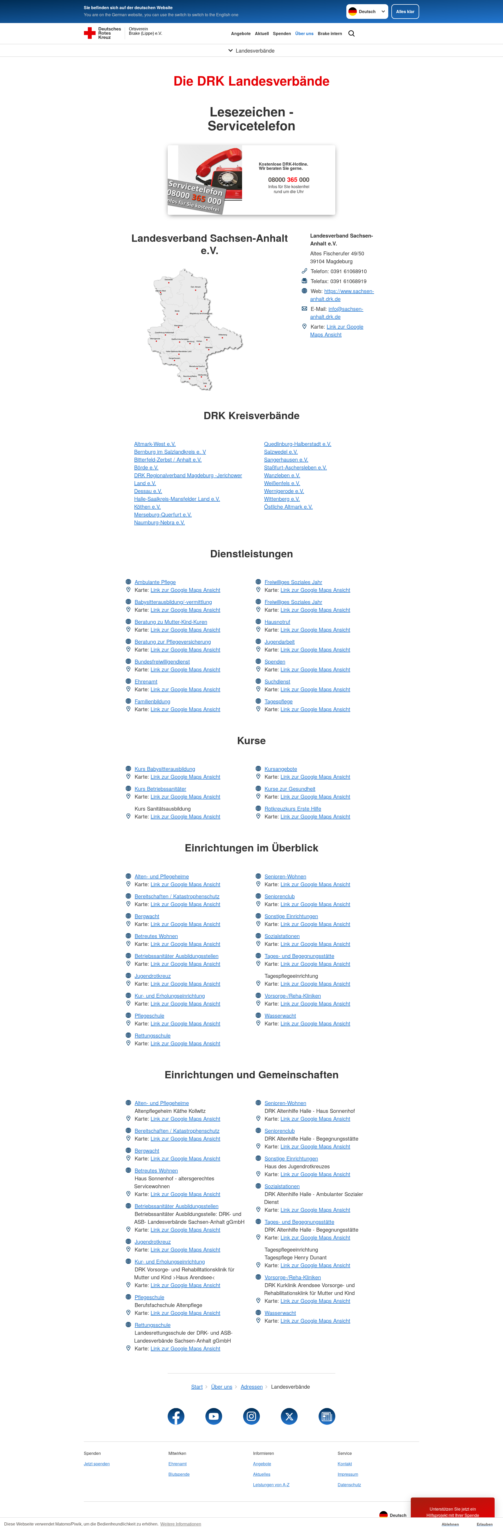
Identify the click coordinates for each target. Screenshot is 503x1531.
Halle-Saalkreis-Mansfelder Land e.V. (177, 498)
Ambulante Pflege (155, 582)
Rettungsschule (153, 1035)
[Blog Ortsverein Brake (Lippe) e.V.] (327, 1416)
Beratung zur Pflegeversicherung (173, 641)
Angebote (241, 33)
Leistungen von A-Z (271, 1485)
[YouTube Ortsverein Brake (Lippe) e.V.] (213, 1416)
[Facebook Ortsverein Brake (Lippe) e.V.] (176, 1416)
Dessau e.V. (148, 491)
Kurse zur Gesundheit (290, 788)
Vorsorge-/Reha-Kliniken (293, 995)
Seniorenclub (280, 896)
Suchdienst (277, 681)
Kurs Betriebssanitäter (160, 788)
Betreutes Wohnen (156, 936)
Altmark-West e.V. (155, 443)
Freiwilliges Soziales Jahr (293, 582)
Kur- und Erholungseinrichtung (170, 995)
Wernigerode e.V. (284, 491)
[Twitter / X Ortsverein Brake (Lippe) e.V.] (289, 1416)
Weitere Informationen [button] (180, 1524)
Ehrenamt (146, 681)
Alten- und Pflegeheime (162, 876)
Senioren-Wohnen (285, 876)
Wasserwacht (280, 1015)
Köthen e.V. (147, 506)
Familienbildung (152, 701)
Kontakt (345, 1464)
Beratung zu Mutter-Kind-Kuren (171, 621)
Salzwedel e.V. (281, 451)
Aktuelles (261, 1474)
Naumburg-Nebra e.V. (159, 522)
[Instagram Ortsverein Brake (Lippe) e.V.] (251, 1416)
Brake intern (330, 33)
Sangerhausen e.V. (286, 459)
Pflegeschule (149, 1015)
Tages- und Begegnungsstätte (299, 956)
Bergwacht (147, 916)
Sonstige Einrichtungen (291, 916)
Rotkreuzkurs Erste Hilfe (293, 808)
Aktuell (262, 33)
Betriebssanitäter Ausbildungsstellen (176, 956)
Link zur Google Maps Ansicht (336, 330)
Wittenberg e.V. (282, 498)
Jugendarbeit (280, 641)
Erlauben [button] (485, 1524)
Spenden (282, 33)
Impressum (348, 1474)
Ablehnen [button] (450, 1524)
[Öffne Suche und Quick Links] (351, 33)
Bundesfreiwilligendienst (162, 661)
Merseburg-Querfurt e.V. (163, 514)
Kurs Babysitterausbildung (165, 768)
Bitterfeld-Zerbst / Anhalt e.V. (168, 459)
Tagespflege (279, 701)
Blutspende (179, 1474)
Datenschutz (349, 1485)
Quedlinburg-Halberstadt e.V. (297, 443)
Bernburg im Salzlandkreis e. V (170, 451)
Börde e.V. (146, 467)
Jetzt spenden (97, 1464)
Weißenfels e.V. (282, 483)
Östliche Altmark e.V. (288, 506)
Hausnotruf (277, 621)
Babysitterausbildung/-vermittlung (173, 601)
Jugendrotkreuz (153, 975)
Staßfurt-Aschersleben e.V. (295, 467)
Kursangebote (281, 768)
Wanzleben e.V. (282, 475)
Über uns (304, 33)
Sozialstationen (282, 936)
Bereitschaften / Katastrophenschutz (177, 896)
